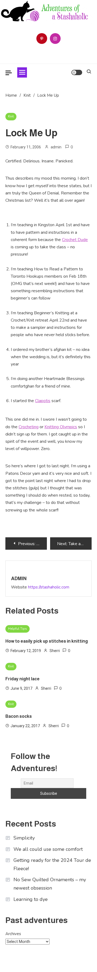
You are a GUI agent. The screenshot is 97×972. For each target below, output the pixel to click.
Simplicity (24, 838)
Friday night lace (22, 679)
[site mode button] (76, 72)
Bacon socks (18, 716)
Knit (11, 116)
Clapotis (42, 401)
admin (56, 147)
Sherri (55, 651)
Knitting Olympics (60, 427)
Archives (13, 933)
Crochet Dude (75, 240)
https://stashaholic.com (48, 587)
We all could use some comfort (48, 849)
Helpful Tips (17, 628)
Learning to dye (30, 899)
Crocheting (29, 427)
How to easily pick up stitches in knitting (46, 641)
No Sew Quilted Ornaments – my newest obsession (49, 883)
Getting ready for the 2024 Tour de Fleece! (52, 864)
